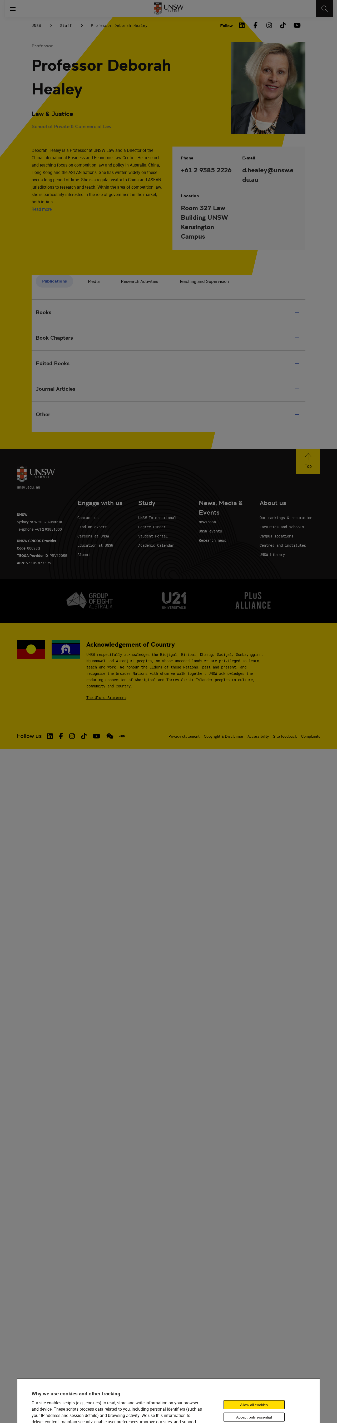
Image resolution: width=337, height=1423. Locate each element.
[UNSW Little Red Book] (122, 736)
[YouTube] (296, 25)
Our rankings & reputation (286, 517)
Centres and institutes (283, 545)
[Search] (324, 8)
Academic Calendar (156, 545)
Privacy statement (184, 736)
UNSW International (157, 517)
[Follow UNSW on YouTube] (96, 736)
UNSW (36, 25)
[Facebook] (255, 25)
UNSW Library (272, 554)
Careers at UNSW (93, 536)
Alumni (83, 554)
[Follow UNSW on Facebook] (61, 736)
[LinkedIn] (242, 25)
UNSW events (210, 531)
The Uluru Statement (106, 697)
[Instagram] (269, 25)
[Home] (169, 8)
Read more (42, 209)
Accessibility (258, 736)
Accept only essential (254, 1417)
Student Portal (153, 536)
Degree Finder (152, 526)
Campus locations (276, 536)
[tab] (54, 281)
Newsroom (207, 521)
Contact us (87, 517)
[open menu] (12, 8)
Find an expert (92, 526)
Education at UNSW (95, 545)
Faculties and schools (282, 526)
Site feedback (285, 736)
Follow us (29, 736)
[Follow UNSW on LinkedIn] (50, 736)
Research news (212, 540)
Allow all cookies (254, 1405)
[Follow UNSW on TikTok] (84, 736)
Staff (66, 25)
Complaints (310, 736)
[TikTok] (283, 25)
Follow (226, 25)
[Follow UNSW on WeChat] (110, 736)
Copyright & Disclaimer (223, 736)
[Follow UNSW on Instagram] (72, 736)
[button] (308, 461)
